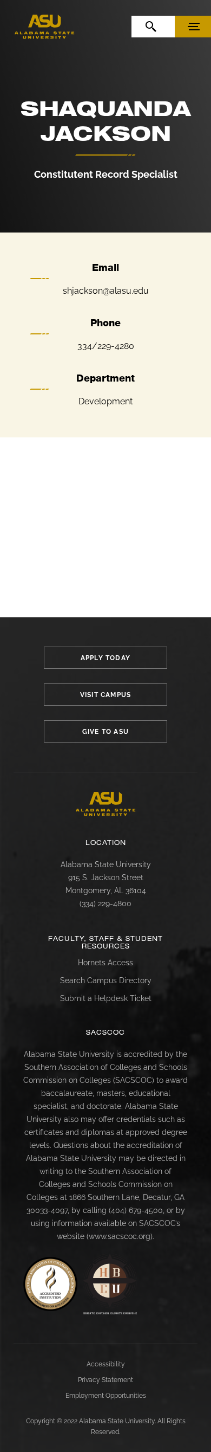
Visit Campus (105, 695)
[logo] (45, 27)
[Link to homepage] (106, 804)
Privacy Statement (105, 1380)
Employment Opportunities (105, 1395)
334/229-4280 (105, 346)
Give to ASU (105, 731)
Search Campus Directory (105, 980)
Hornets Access (105, 962)
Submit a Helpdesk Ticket (105, 998)
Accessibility (106, 1364)
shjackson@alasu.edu (106, 291)
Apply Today (105, 658)
